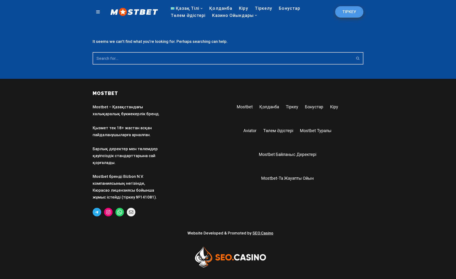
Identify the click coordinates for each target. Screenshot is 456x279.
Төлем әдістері (278, 130)
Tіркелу (263, 8)
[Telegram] (97, 212)
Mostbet (245, 106)
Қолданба (220, 8)
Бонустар (289, 8)
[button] (201, 8)
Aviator (249, 130)
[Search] (358, 58)
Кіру (243, 8)
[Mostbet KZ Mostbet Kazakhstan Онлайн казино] (134, 12)
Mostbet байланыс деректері (287, 154)
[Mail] (131, 212)
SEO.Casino (262, 233)
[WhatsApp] (119, 212)
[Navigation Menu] (98, 12)
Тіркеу (349, 11)
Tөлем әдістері (188, 15)
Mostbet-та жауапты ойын (287, 178)
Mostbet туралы (316, 130)
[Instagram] (108, 212)
